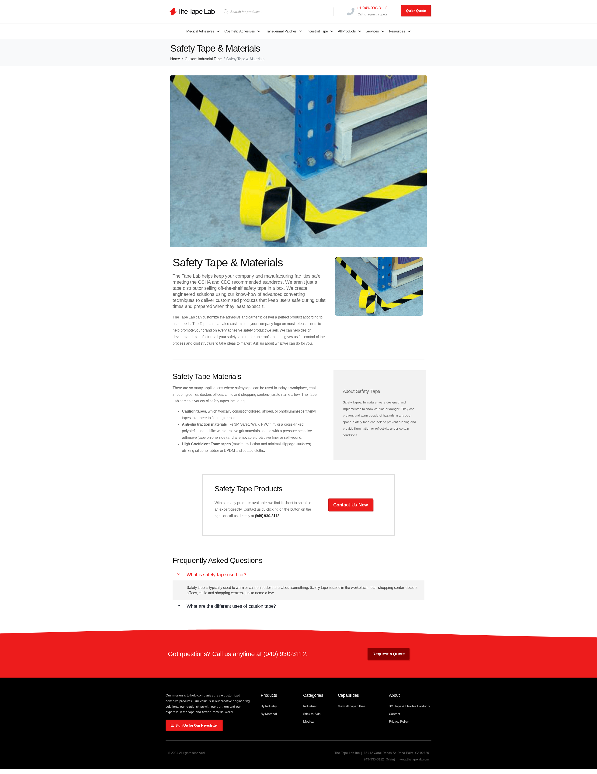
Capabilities (348, 695)
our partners (220, 706)
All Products (347, 31)
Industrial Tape (317, 31)
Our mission (175, 695)
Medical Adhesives (200, 31)
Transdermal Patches (281, 31)
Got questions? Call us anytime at (215, 653)
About (394, 695)
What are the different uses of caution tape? (231, 606)
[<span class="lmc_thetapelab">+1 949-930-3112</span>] (350, 11)
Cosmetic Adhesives (239, 31)
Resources (397, 31)
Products (269, 695)
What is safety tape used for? (216, 574)
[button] (298, 574)
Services (372, 31)
